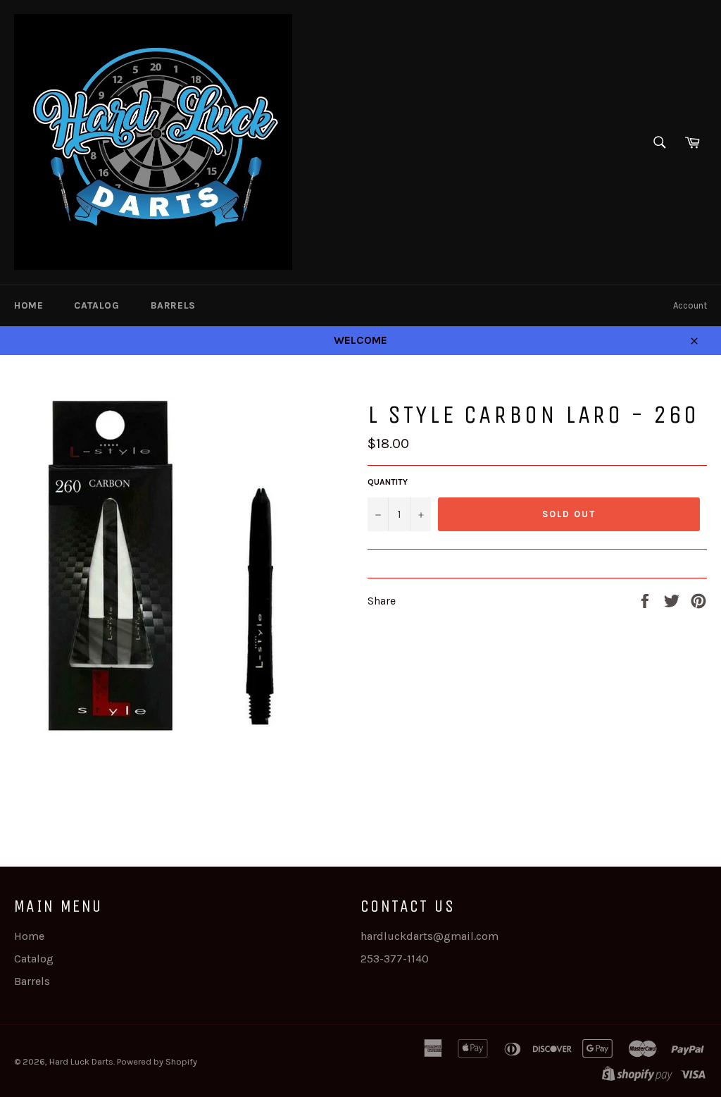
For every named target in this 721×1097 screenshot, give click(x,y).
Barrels (173, 305)
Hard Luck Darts (81, 1061)
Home (28, 305)
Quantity (388, 482)
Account (690, 305)
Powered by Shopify (157, 1061)
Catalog (96, 305)
